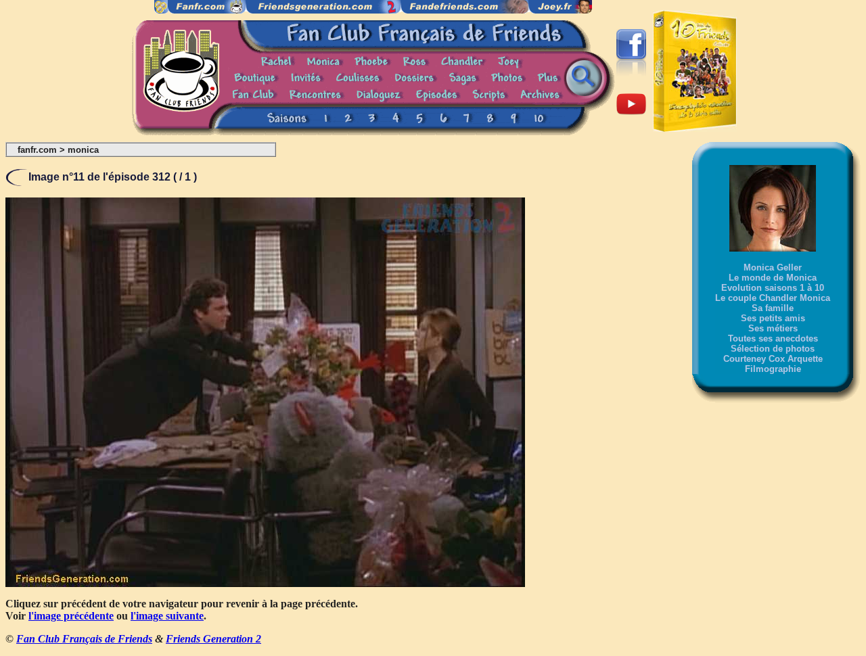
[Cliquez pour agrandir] (265, 583)
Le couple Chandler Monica (772, 298)
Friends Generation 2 (213, 639)
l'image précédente (71, 616)
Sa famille (773, 308)
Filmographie (773, 369)
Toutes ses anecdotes (773, 338)
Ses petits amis (773, 318)
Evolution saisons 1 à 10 (772, 288)
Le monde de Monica (773, 278)
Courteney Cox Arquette (773, 359)
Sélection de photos (773, 349)
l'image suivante (167, 616)
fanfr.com (37, 150)
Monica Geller (773, 267)
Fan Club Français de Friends (84, 639)
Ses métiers (773, 328)
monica (83, 150)
